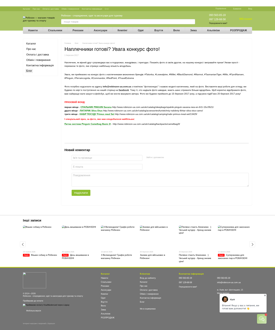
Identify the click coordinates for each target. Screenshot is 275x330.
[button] (272, 3)
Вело (176, 30)
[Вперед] (252, 244)
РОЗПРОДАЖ (238, 30)
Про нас (36, 9)
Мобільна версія (33, 311)
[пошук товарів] (192, 21)
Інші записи (32, 220)
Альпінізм (213, 30)
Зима (193, 30)
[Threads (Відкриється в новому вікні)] (132, 8)
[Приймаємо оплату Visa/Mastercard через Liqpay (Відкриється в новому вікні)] (46, 305)
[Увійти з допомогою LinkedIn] (178, 157)
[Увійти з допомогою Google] (172, 157)
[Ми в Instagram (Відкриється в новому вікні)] (124, 8)
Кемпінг (122, 30)
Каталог (26, 9)
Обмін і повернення (70, 9)
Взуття (158, 30)
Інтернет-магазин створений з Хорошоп (39, 323)
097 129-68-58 (217, 19)
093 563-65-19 (217, 15)
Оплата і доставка (50, 9)
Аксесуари (100, 30)
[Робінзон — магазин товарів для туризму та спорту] (34, 280)
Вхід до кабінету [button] (148, 278)
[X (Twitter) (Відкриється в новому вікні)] (121, 8)
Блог (107, 9)
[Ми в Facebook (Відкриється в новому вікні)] (113, 8)
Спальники (55, 30)
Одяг (141, 30)
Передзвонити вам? (218, 23)
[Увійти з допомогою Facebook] (167, 157)
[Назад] (23, 244)
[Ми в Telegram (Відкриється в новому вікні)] (128, 8)
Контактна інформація (92, 9)
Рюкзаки (78, 30)
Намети (33, 30)
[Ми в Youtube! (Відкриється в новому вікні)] (117, 8)
